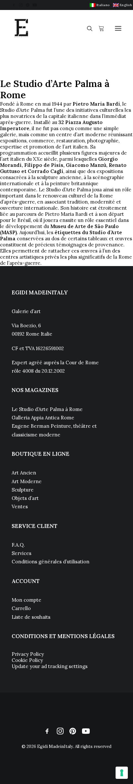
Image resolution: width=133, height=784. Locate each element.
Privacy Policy (28, 654)
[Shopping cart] (98, 28)
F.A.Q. (18, 545)
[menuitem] (100, 5)
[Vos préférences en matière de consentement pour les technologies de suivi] (122, 773)
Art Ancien (24, 473)
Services (21, 553)
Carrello (21, 608)
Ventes (20, 506)
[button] (13, 5)
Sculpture (23, 490)
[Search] (87, 28)
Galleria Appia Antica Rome (43, 418)
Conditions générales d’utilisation (50, 562)
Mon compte (26, 600)
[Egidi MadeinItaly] (21, 28)
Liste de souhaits (31, 617)
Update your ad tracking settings (49, 666)
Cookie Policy (27, 660)
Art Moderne (27, 481)
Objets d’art (25, 498)
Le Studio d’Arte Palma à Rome (47, 409)
